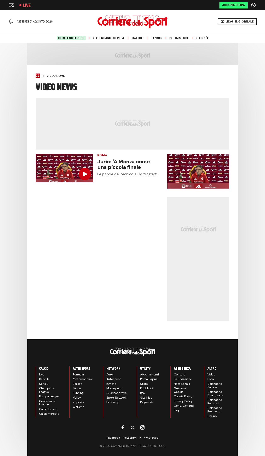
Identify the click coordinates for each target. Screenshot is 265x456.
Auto (109, 374)
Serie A (44, 379)
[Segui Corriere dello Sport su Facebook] (122, 427)
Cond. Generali (184, 405)
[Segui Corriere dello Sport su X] (132, 427)
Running (78, 393)
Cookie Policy (183, 396)
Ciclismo (78, 407)
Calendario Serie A (108, 38)
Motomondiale (83, 379)
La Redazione (183, 379)
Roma (102, 155)
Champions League (47, 390)
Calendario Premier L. (214, 409)
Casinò (202, 38)
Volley (77, 397)
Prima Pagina (149, 379)
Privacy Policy (183, 401)
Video (211, 374)
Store (144, 384)
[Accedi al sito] (254, 5)
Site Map (146, 397)
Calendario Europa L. (214, 401)
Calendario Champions (215, 393)
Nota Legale (182, 384)
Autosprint (113, 379)
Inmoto (111, 384)
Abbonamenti (149, 374)
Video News (56, 76)
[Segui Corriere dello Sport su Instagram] (142, 427)
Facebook (113, 437)
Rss (142, 393)
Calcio (137, 38)
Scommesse (179, 38)
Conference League (47, 402)
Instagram (130, 437)
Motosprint (114, 388)
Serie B (43, 384)
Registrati (146, 402)
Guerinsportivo (116, 393)
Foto (210, 379)
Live (27, 5)
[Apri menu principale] (11, 5)
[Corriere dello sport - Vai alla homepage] (132, 21)
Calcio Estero (48, 409)
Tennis (156, 38)
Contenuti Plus (71, 38)
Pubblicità (147, 388)
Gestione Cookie (180, 390)
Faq (176, 410)
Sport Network (116, 397)
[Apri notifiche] (10, 21)
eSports (78, 402)
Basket (77, 384)
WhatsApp (151, 437)
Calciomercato (49, 414)
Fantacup (112, 402)
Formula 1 (79, 374)
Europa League (49, 396)
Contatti (180, 374)
